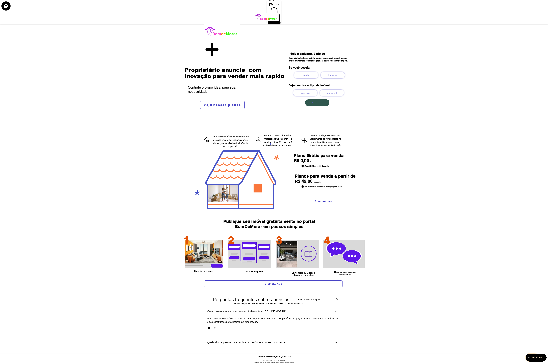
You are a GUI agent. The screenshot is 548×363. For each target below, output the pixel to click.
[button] (209, 327)
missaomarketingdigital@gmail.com (274, 356)
